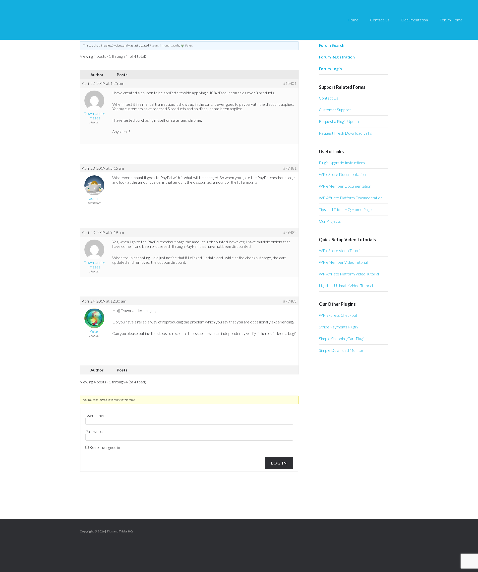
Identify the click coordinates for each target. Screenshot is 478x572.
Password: (94, 431)
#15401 (290, 83)
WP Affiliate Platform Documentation (350, 197)
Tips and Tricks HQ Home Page (345, 209)
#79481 (290, 168)
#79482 (290, 232)
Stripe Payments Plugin (338, 326)
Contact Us (328, 98)
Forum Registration (337, 56)
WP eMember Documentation (345, 186)
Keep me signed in (104, 447)
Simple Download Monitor (341, 350)
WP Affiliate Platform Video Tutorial (349, 273)
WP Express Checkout (338, 315)
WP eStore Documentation (342, 174)
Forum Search (331, 45)
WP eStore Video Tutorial (340, 250)
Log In (279, 463)
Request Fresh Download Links (345, 133)
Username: (94, 415)
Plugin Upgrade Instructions (342, 162)
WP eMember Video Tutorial (343, 262)
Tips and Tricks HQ (120, 531)
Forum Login (330, 68)
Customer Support (335, 109)
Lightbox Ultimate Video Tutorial (346, 285)
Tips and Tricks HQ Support (55, 20)
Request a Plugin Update (339, 121)
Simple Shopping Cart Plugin (342, 338)
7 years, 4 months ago (163, 45)
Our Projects (330, 221)
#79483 (290, 301)
